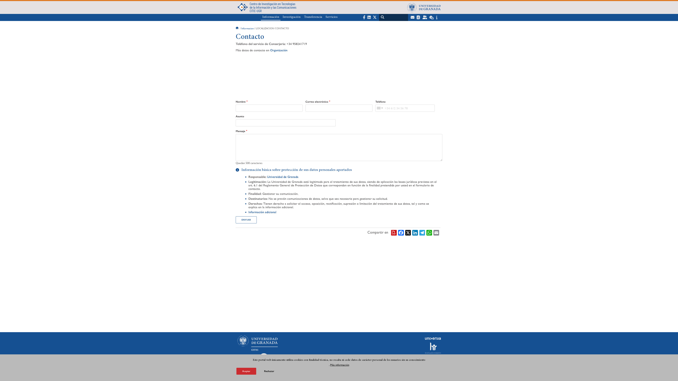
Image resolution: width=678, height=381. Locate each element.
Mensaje (240, 131)
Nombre (241, 101)
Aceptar (246, 371)
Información (270, 17)
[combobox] (380, 108)
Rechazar (269, 371)
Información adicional (262, 212)
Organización (278, 50)
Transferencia (313, 17)
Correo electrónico (316, 101)
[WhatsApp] (429, 232)
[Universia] (433, 338)
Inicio (237, 28)
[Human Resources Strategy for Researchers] (433, 348)
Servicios (332, 17)
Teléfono (380, 101)
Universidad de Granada (282, 177)
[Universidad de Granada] (424, 7)
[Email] (436, 232)
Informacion (247, 28)
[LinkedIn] (415, 232)
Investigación (292, 17)
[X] (408, 232)
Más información (339, 365)
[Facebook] (401, 232)
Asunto (240, 116)
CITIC (254, 350)
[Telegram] (422, 232)
